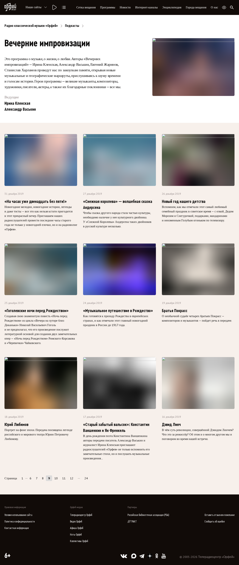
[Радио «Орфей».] (54, 7)
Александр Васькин (20, 109)
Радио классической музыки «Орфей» (31, 26)
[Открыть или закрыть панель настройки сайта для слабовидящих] (224, 7)
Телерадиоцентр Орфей (81, 515)
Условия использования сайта (18, 515)
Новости (125, 7)
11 (64, 478)
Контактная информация (16, 528)
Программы (107, 7)
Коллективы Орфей (79, 541)
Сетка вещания (86, 7)
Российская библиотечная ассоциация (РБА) (148, 515)
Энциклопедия (171, 7)
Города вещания (196, 7)
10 (56, 478)
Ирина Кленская (17, 103)
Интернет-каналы (146, 7)
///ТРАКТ (132, 521)
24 (86, 478)
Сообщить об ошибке (214, 521)
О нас (214, 7)
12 (71, 478)
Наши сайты (33, 7)
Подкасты (72, 26)
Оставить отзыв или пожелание (219, 515)
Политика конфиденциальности (19, 521)
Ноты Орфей (76, 534)
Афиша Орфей (76, 528)
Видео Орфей (76, 521)
